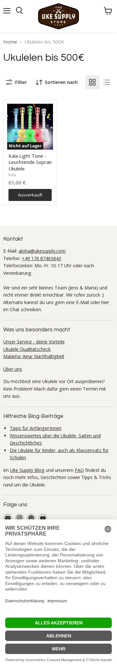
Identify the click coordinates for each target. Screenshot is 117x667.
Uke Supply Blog (27, 470)
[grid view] (92, 82)
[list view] (106, 82)
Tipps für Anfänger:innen (35, 428)
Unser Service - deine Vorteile (34, 342)
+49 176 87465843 (41, 258)
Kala (12, 175)
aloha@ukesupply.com (42, 251)
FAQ (79, 470)
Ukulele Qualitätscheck (27, 349)
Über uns (12, 369)
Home (10, 42)
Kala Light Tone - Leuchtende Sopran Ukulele (30, 162)
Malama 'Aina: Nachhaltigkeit (33, 356)
